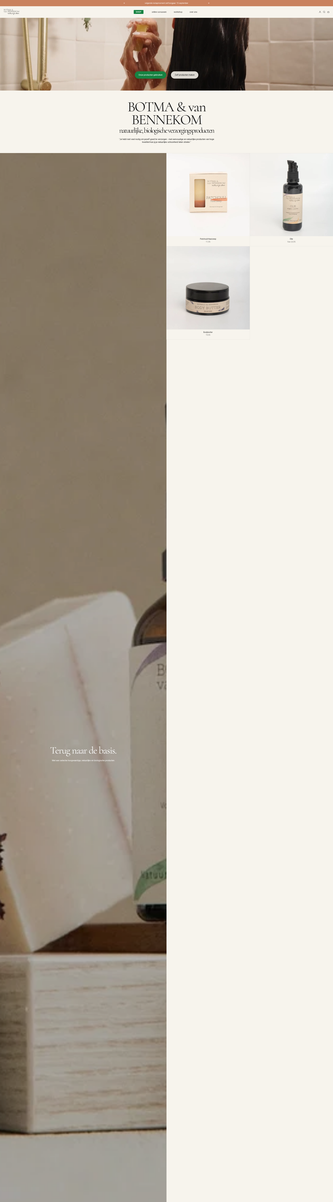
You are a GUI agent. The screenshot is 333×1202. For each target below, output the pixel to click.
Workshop (178, 12)
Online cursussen (159, 12)
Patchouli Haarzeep (208, 239)
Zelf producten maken (185, 75)
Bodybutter (208, 332)
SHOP (138, 12)
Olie (291, 239)
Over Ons (193, 12)
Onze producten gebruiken (150, 75)
